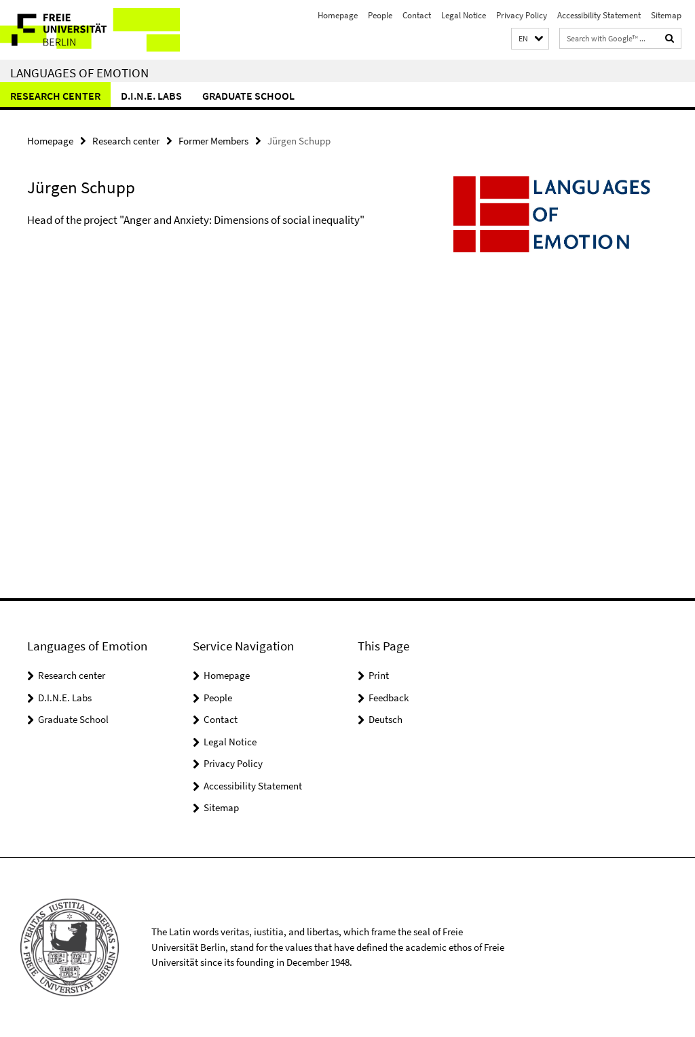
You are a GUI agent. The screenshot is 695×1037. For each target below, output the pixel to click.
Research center (55, 95)
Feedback (389, 697)
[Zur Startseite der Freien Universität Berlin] (90, 30)
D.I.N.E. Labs (151, 95)
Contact (416, 15)
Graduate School (248, 95)
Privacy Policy (521, 15)
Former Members (213, 140)
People (380, 15)
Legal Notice (463, 15)
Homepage (338, 15)
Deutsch (385, 719)
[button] (530, 39)
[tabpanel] (209, 234)
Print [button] (379, 675)
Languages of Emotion (79, 72)
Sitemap (666, 15)
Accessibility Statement (599, 15)
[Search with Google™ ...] (670, 38)
